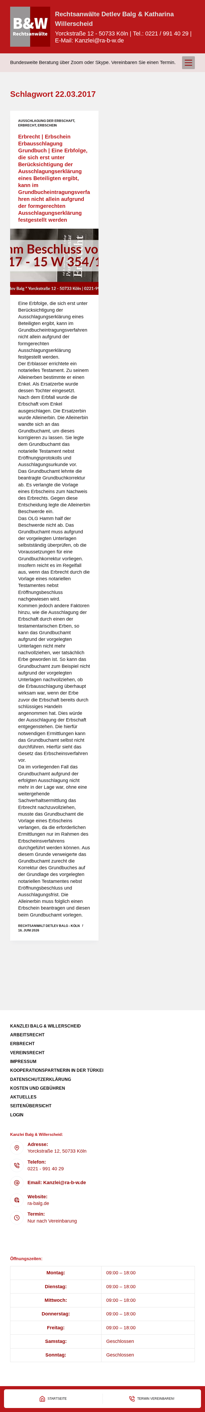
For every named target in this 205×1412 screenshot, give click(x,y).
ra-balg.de (38, 1203)
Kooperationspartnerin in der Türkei (56, 1070)
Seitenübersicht (31, 1106)
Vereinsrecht (27, 1052)
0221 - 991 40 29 (45, 1168)
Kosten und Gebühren (37, 1088)
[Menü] (188, 62)
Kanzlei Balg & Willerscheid (45, 1026)
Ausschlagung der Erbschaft (46, 121)
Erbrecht (27, 125)
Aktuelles (23, 1097)
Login (16, 1115)
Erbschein (47, 125)
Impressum (23, 1061)
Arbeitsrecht (27, 1035)
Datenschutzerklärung (40, 1079)
